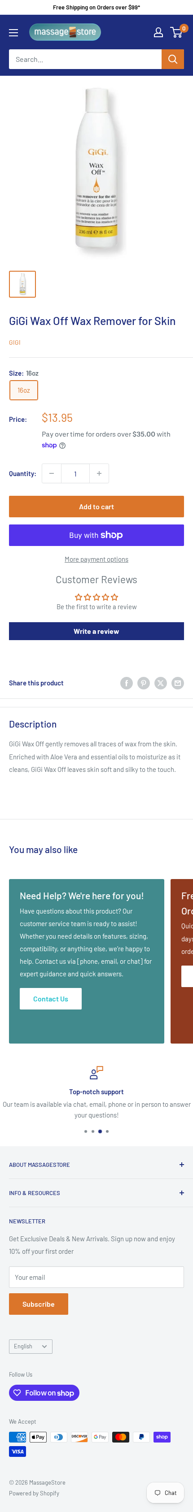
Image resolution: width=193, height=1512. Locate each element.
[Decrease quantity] (51, 473)
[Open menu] (13, 32)
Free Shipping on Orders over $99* (96, 7)
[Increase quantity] (99, 473)
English (23, 1346)
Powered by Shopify (34, 1493)
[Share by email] (177, 682)
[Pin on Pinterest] (143, 682)
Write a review (96, 631)
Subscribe (38, 1304)
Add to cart (96, 506)
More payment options (96, 559)
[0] (176, 32)
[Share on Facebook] (126, 682)
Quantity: (22, 473)
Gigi (15, 342)
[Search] (173, 59)
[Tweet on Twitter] (160, 682)
